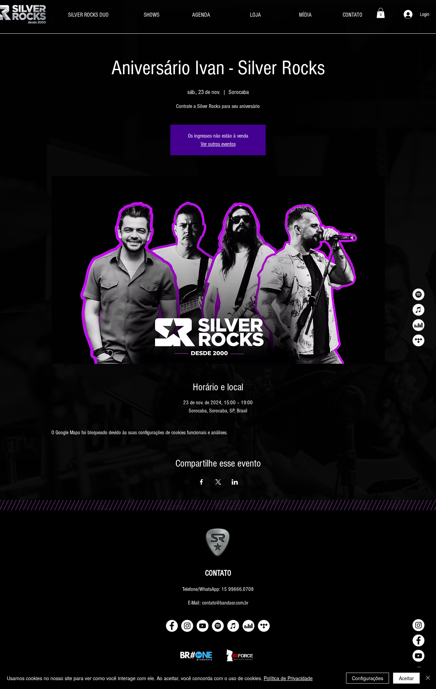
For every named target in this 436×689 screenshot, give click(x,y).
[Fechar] (428, 678)
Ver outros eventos (218, 144)
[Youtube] (418, 656)
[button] (380, 13)
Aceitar (406, 678)
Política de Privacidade (288, 678)
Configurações (367, 678)
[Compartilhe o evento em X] (218, 482)
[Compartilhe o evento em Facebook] (201, 482)
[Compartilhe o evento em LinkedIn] (235, 482)
